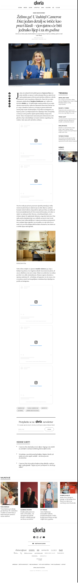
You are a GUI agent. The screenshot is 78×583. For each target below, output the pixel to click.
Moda (25, 7)
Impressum (14, 564)
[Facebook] (34, 537)
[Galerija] (38, 64)
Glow (30, 7)
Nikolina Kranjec (39, 37)
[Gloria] (38, 3)
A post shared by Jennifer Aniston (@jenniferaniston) (36, 321)
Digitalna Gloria (40, 543)
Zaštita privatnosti (23, 564)
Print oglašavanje (55, 564)
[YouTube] (44, 537)
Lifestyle (37, 7)
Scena (20, 7)
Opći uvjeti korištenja (44, 564)
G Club (58, 7)
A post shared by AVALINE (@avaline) (36, 200)
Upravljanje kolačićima (39, 567)
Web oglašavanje (33, 564)
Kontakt (63, 564)
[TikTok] (41, 537)
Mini (42, 7)
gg (53, 7)
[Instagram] (37, 537)
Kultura (48, 7)
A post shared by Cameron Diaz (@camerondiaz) (36, 159)
